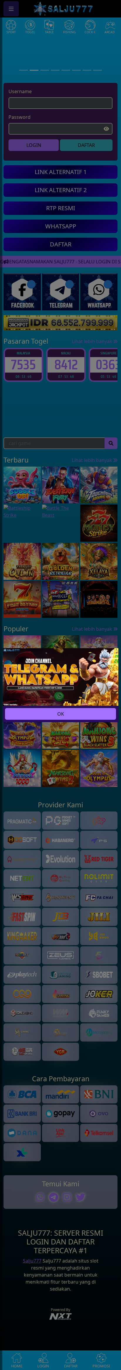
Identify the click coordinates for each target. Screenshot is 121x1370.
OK (60, 714)
